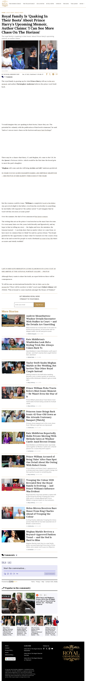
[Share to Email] (56, 74)
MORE (81, 3)
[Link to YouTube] (52, 649)
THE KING (66, 3)
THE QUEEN (74, 3)
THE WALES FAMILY (29, 3)
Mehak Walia (31, 357)
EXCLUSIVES (40, 3)
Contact (7, 648)
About (6, 646)
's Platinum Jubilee (13, 160)
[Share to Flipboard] (52, 74)
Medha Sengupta (32, 334)
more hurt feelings (44, 130)
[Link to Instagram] (49, 649)
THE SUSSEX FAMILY (15, 3)
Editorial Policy (9, 655)
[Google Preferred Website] (10, 660)
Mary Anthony (31, 382)
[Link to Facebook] (44, 649)
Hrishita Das (31, 427)
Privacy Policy (9, 650)
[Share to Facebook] (46, 74)
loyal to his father (48, 203)
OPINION (58, 3)
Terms (6, 652)
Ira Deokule (30, 451)
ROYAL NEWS (50, 3)
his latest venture (41, 217)
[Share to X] (49, 74)
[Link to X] (46, 649)
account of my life (46, 238)
